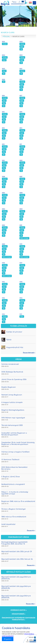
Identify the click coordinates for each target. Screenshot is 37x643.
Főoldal (6, 36)
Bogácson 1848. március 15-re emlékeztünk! (18, 501)
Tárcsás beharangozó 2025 (12, 425)
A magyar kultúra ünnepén (12, 402)
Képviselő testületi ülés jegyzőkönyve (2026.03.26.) (16, 578)
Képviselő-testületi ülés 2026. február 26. (17, 559)
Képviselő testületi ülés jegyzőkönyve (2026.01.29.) (16, 596)
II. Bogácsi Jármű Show (10, 477)
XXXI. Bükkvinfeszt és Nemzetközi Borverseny (14, 468)
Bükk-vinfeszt (24, 238)
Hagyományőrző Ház (14, 347)
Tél (21, 49)
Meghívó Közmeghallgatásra (12, 410)
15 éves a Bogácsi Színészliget (13, 509)
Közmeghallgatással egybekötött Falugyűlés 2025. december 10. (14, 543)
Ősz (21, 87)
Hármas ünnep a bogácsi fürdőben (15, 452)
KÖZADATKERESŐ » (18, 614)
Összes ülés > (30, 604)
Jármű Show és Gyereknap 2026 (13, 379)
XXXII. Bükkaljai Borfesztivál (12, 372)
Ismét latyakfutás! (8, 524)
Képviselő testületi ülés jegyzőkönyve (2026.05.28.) (16, 587)
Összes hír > (31, 530)
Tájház (8, 340)
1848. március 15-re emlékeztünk (13, 517)
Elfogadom (7, 639)
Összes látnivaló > (29, 353)
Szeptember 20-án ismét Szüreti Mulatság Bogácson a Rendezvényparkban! (18, 443)
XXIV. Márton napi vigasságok (13, 418)
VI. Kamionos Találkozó (10, 459)
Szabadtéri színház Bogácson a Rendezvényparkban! (14, 434)
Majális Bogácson (8, 387)
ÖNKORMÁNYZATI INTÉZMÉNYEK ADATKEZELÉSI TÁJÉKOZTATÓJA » (18, 619)
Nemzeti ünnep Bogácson (11, 395)
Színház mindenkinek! (10, 364)
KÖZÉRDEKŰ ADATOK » (19, 610)
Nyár (21, 46)
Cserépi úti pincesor (14, 332)
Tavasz (5, 44)
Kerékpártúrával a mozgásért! (13, 484)
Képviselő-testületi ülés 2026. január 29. (16, 551)
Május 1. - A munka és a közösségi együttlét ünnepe (14, 493)
